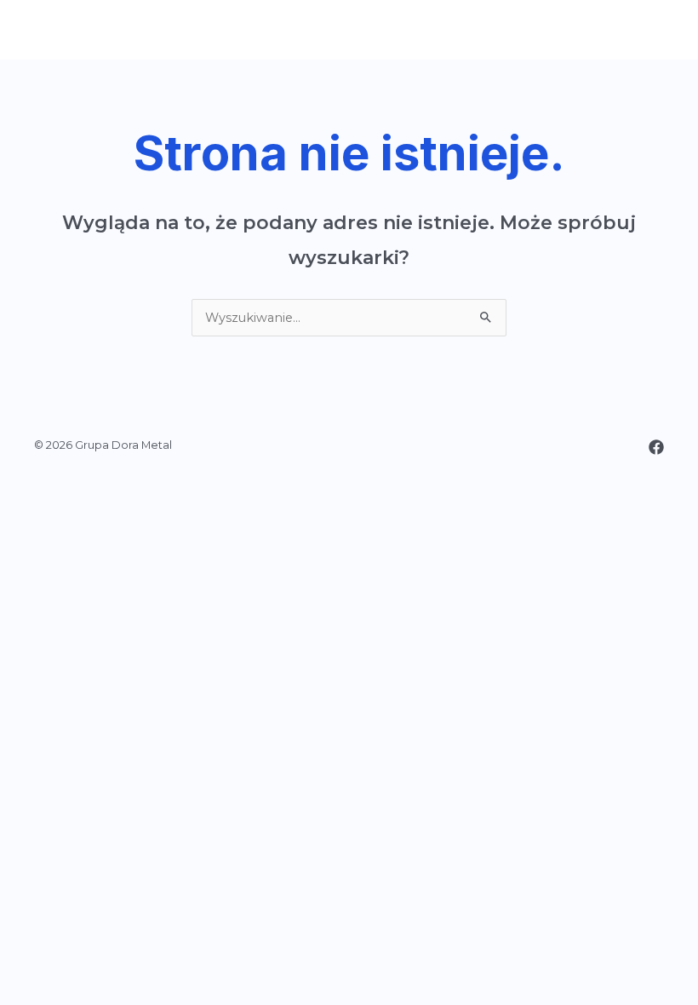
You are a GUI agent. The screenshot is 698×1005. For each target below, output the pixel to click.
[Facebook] (656, 447)
